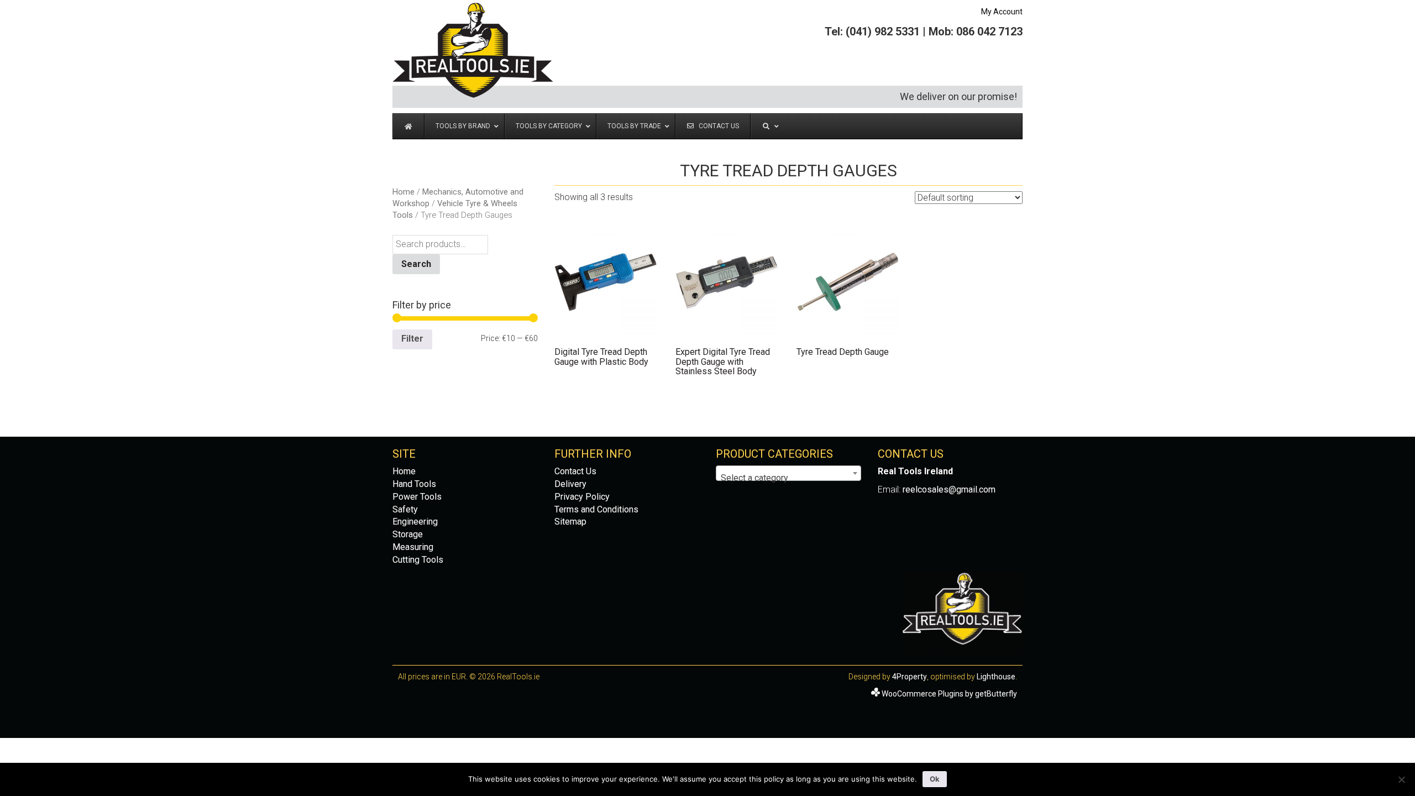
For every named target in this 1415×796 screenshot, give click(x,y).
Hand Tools (414, 484)
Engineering (415, 521)
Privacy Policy (582, 496)
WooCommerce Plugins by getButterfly (949, 693)
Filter (412, 338)
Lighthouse (996, 676)
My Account (1002, 11)
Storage (407, 534)
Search (416, 264)
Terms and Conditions (596, 509)
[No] (1401, 779)
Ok (935, 778)
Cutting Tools (417, 559)
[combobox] (788, 473)
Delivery (570, 484)
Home (403, 192)
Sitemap (570, 521)
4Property (909, 676)
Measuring (412, 547)
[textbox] (788, 478)
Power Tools (417, 496)
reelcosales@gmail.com (949, 489)
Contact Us (575, 471)
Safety (405, 509)
